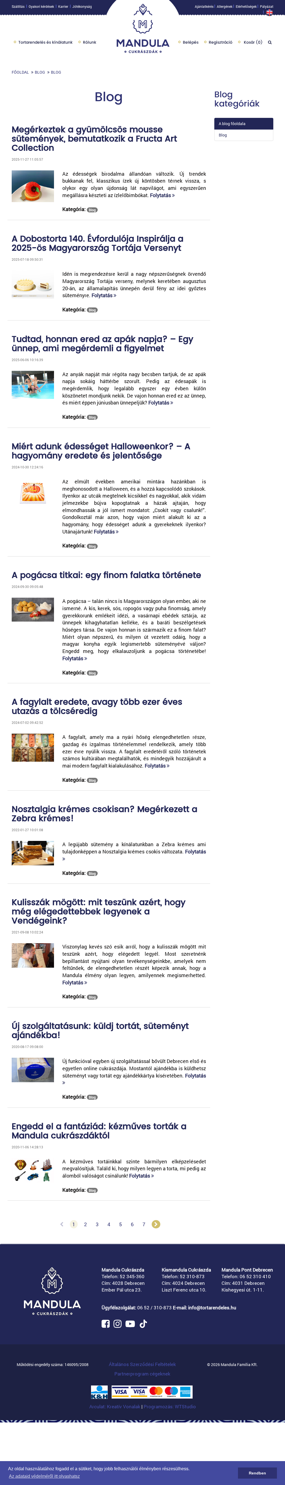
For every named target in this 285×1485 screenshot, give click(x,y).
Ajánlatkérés (204, 6)
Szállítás (18, 6)
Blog (40, 72)
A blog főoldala (232, 123)
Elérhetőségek (246, 6)
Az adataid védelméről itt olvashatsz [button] (44, 1476)
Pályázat (266, 6)
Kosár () (253, 42)
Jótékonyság (82, 6)
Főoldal (20, 72)
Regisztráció (220, 42)
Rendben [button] (257, 1473)
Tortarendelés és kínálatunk (45, 42)
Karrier (63, 6)
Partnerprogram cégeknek (142, 1373)
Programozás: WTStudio (170, 1406)
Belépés (190, 42)
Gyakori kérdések (41, 6)
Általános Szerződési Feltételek (142, 1364)
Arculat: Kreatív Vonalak (115, 1406)
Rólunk (89, 42)
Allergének (224, 6)
